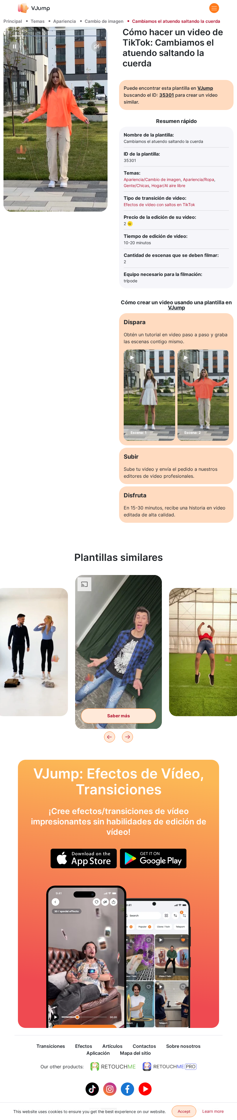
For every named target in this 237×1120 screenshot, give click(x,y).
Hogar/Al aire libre (168, 185)
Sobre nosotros (183, 1046)
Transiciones (50, 1046)
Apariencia (64, 21)
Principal (12, 21)
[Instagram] (110, 1088)
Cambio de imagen (104, 21)
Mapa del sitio (135, 1053)
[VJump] (34, 8)
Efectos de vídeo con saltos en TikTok (159, 204)
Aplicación (98, 1053)
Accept (184, 1111)
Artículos (112, 1046)
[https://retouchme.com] (113, 1066)
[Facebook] (128, 1088)
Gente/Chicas (136, 185)
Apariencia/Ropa (198, 179)
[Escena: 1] (149, 395)
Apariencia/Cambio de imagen (152, 179)
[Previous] (109, 736)
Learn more (213, 1111)
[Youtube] (145, 1088)
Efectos (83, 1046)
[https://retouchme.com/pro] (169, 1066)
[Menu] (214, 8)
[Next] (127, 736)
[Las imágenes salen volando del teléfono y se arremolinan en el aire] (86, 957)
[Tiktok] (93, 1088)
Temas (38, 21)
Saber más (32, 702)
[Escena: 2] (203, 395)
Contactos (144, 1046)
